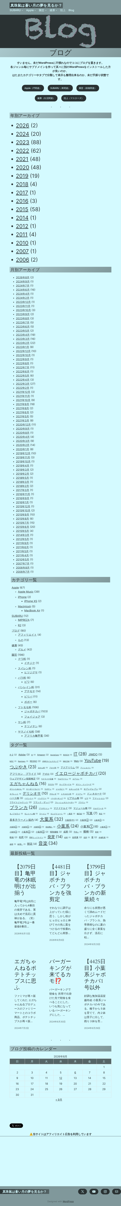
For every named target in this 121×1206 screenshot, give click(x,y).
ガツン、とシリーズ (85, 784)
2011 (22, 234)
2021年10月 (23, 400)
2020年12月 (23, 424)
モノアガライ (16, 814)
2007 (22, 251)
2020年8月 (22, 432)
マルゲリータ (99, 808)
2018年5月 (22, 477)
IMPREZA (24, 620)
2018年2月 (22, 486)
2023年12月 (23, 302)
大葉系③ (99, 820)
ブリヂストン (45, 808)
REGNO (35, 761)
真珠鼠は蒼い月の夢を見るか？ (36, 5)
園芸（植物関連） (88, 88)
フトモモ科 (24, 707)
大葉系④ (15, 827)
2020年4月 (23, 436)
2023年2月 (22, 343)
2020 (22, 167)
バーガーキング (58, 798)
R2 (19, 625)
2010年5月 (22, 559)
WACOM (67, 761)
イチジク (29, 663)
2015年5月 (22, 530)
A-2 (13, 754)
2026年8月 (22, 277)
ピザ (88, 798)
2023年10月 (23, 310)
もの (20, 640)
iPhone (22, 597)
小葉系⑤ (42, 832)
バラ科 (22, 677)
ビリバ (28, 696)
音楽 (48, 843)
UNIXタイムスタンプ (51, 761)
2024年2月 (22, 297)
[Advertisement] (60, 1161)
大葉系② (86, 820)
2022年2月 (22, 387)
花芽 (87, 838)
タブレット (15, 794)
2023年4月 (23, 334)
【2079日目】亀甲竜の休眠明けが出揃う (25, 880)
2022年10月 (23, 355)
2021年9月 (22, 404)
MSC (13, 761)
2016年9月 (22, 498)
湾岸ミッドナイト (37, 838)
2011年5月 (22, 551)
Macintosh (24, 606)
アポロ (47, 773)
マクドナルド (63, 808)
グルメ (22, 649)
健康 (14, 645)
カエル (53, 784)
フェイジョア (32, 716)
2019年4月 (22, 465)
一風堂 (71, 814)
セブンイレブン (93, 789)
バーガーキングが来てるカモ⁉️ (60, 971)
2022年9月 (22, 359)
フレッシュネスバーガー (66, 802)
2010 (22, 243)
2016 (22, 201)
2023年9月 (23, 314)
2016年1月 (22, 502)
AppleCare (56, 755)
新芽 (98, 832)
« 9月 (59, 1099)
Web (78, 761)
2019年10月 (23, 461)
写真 (91, 813)
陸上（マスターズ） (74, 98)
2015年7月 (22, 522)
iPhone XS (30, 601)
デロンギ (54, 794)
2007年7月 (22, 563)
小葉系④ (28, 832)
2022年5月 (22, 375)
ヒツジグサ (31, 672)
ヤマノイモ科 (26, 731)
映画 (13, 837)
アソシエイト (87, 768)
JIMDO (95, 754)
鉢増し (21, 844)
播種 (88, 831)
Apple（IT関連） (32, 88)
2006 (22, 259)
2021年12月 (23, 392)
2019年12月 (23, 453)
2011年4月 (22, 555)
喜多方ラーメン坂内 (24, 819)
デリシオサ (35, 793)
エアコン (77, 779)
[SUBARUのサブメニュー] (22, 10)
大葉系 (51, 819)
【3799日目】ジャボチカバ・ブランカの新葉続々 (95, 883)
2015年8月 (22, 518)
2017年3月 (22, 490)
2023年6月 (23, 326)
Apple (15, 587)
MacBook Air (32, 610)
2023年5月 (22, 330)
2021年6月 (22, 412)
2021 (22, 159)
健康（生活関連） (46, 98)
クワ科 (22, 658)
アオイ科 (54, 768)
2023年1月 (22, 347)
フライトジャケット (21, 802)
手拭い (78, 832)
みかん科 (43, 768)
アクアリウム (70, 767)
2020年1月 (22, 449)
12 (60, 1078)
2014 (22, 218)
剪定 (102, 814)
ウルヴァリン (64, 779)
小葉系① (89, 826)
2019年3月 (22, 469)
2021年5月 (22, 416)
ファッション (100, 798)
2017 (22, 192)
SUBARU (17, 615)
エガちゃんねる (28, 783)
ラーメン (44, 814)
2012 (22, 226)
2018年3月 (22, 481)
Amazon (43, 754)
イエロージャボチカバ (80, 773)
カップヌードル (66, 784)
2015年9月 (22, 514)
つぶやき (23, 766)
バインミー (30, 798)
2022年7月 (22, 367)
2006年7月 (23, 571)
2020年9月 (23, 428)
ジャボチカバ (32, 711)
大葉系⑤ (27, 827)
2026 (22, 125)
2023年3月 (23, 338)
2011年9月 (22, 543)
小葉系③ (15, 832)
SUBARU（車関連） (60, 88)
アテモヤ (29, 691)
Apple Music (25, 591)
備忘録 (81, 814)
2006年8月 (23, 567)
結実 (67, 838)
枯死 (23, 837)
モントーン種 (31, 814)
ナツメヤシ (31, 726)
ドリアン (80, 794)
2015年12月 (23, 506)
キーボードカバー (34, 789)
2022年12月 (23, 351)
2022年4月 (22, 379)
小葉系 (68, 826)
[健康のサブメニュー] (56, 10)
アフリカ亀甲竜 (33, 735)
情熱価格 (56, 832)
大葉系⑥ (39, 827)
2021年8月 (22, 408)
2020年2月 (22, 445)
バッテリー (43, 798)
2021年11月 (23, 396)
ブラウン (83, 802)
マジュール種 (82, 808)
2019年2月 (22, 473)
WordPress (68, 1201)
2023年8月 (22, 318)
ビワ (27, 681)
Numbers (23, 761)
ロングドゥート (58, 814)
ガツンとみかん (17, 789)
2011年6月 (22, 547)
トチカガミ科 (67, 794)
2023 (22, 142)
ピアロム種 (75, 798)
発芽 (55, 836)
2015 (22, 209)
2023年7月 (22, 322)
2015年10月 (23, 510)
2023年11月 (23, 306)
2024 (22, 134)
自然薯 (77, 837)
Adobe (24, 754)
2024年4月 (23, 293)
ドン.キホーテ (96, 793)
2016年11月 (23, 494)
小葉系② (105, 827)
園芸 (14, 654)
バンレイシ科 (26, 687)
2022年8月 (22, 363)
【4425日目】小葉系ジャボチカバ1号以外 (95, 974)
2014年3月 (22, 535)
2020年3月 (23, 441)
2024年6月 (23, 289)
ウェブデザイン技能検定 (25, 778)
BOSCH (67, 755)
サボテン (49, 789)
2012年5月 (22, 539)
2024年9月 (23, 281)
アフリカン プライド (25, 773)
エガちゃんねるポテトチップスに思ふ (25, 974)
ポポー (28, 702)
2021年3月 (22, 420)
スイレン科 (24, 668)
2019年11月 (23, 457)
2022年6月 (22, 371)
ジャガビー (61, 789)
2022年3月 (22, 383)
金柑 (13, 844)
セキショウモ (75, 789)
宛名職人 (50, 827)
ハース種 (16, 798)
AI (33, 755)
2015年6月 (22, 526)
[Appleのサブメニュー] (35, 10)
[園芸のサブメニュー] (46, 10)
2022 (22, 150)
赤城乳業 (103, 838)
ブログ (16, 630)
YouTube (96, 760)
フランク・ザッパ (43, 802)
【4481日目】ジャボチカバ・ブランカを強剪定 (60, 883)
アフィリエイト (27, 634)
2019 (22, 176)
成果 (67, 831)
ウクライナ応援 (48, 779)
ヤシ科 (22, 722)
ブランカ (23, 807)
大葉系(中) (71, 820)
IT (80, 754)
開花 (32, 843)
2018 (22, 184)
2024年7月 (22, 285)
